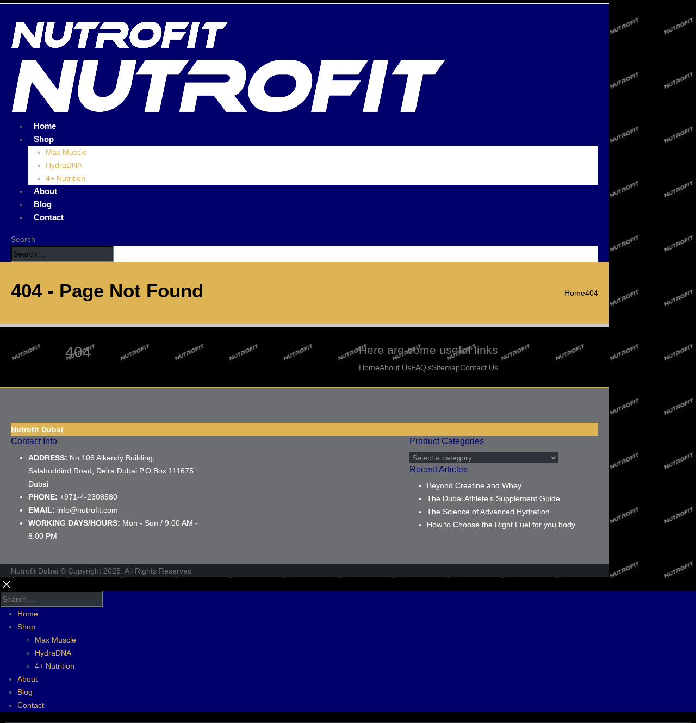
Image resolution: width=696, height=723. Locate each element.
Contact (49, 217)
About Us (395, 367)
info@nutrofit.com (87, 510)
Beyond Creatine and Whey (474, 485)
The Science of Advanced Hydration (488, 511)
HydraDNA (64, 165)
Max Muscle (66, 152)
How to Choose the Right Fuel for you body (501, 524)
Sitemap (446, 367)
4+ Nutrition (65, 178)
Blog (25, 692)
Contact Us (479, 367)
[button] (23, 239)
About (27, 679)
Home (369, 367)
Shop (44, 139)
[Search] (119, 254)
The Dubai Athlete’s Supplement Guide (493, 498)
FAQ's (421, 367)
